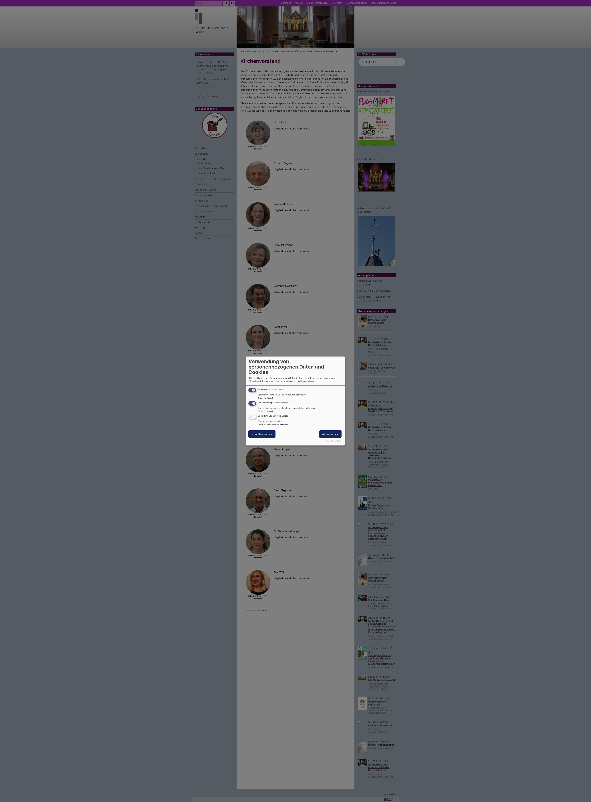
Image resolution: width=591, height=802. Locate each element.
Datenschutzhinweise (298, 381)
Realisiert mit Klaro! (333, 441)
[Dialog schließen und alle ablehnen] (342, 358)
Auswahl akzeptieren (261, 434)
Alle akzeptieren (330, 434)
